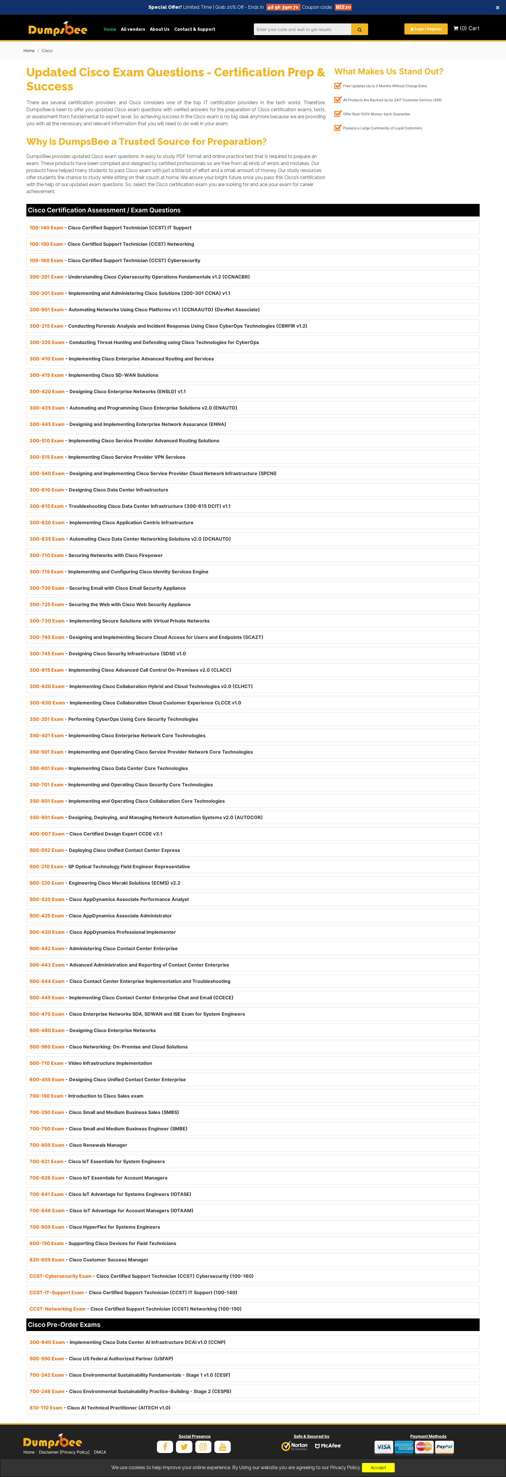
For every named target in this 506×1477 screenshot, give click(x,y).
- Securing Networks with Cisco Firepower (96, 555)
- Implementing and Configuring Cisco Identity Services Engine (119, 572)
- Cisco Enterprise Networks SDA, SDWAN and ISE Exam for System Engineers (137, 1014)
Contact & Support (194, 29)
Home (110, 29)
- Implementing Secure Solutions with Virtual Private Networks (120, 621)
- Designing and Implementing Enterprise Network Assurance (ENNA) (128, 424)
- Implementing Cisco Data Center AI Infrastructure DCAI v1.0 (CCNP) (128, 1342)
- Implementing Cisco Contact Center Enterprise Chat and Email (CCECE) (132, 997)
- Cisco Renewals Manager (78, 1145)
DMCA (100, 1452)
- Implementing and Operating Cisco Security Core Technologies (121, 784)
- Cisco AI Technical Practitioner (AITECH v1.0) (100, 1408)
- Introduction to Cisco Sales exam (86, 1096)
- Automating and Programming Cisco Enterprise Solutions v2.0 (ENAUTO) (133, 408)
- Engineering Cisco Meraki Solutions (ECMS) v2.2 (105, 883)
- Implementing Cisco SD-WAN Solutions (94, 375)
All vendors (133, 29)
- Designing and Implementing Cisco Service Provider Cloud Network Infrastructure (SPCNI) (153, 473)
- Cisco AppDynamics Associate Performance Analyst (109, 899)
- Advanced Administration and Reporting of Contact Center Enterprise (129, 965)
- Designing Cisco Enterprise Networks (93, 1030)
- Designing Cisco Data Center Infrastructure (99, 490)
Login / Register (428, 29)
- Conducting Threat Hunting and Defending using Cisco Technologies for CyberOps (144, 342)
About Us (160, 29)
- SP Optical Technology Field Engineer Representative (110, 866)
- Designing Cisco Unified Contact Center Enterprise (108, 1079)
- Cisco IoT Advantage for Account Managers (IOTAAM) (112, 1210)
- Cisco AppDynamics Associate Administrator (101, 916)
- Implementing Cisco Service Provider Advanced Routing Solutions (124, 440)
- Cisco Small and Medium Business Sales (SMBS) (104, 1112)
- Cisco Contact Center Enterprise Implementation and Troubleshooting (130, 981)
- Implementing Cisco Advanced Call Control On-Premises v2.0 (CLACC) (131, 670)
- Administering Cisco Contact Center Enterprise (104, 948)
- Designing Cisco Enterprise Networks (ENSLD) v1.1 (108, 391)
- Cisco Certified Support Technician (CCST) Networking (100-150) (136, 1309)
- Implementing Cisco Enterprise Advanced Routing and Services (122, 359)
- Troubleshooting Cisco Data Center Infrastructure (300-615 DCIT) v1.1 (130, 506)
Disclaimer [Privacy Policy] (64, 1452)
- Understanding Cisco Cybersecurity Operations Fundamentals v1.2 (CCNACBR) (140, 277)
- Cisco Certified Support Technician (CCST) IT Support (111, 228)
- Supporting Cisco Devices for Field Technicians (103, 1243)
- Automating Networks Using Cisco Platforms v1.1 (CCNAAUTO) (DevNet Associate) (145, 309)
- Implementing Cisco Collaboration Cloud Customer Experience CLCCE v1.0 (135, 703)
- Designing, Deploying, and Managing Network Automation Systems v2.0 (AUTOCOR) (146, 817)
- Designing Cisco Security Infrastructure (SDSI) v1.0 (108, 653)
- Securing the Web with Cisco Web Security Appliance (110, 604)
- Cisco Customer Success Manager (89, 1260)
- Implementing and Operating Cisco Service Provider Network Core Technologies (141, 752)
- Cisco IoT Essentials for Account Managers (98, 1178)
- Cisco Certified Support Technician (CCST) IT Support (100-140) (133, 1292)
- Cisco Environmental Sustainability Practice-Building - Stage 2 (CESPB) (131, 1391)
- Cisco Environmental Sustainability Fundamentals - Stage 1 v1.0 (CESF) (130, 1375)
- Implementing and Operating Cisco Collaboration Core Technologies (127, 801)
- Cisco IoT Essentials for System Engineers (97, 1161)
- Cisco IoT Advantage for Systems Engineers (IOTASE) (111, 1194)
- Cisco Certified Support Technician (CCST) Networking (112, 244)
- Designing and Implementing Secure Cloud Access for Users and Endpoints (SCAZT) (147, 637)
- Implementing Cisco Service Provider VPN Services (107, 457)
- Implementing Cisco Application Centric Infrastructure (112, 522)
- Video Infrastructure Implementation (91, 1063)
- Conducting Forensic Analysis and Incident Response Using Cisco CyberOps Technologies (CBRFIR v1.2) (168, 326)
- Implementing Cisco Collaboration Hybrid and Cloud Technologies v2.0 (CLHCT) (141, 686)
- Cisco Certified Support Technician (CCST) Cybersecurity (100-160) (142, 1276)
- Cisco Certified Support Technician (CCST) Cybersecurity (115, 260)
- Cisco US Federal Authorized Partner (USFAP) (101, 1358)
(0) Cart (469, 28)
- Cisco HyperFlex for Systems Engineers (95, 1227)
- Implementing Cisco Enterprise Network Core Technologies (118, 735)
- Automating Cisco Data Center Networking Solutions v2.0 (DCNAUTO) (130, 539)
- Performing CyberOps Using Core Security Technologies (114, 719)
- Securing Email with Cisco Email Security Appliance (108, 588)
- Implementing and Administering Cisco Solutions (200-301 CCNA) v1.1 (130, 293)
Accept (378, 1467)
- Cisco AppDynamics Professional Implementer (103, 932)
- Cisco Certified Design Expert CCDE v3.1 (96, 834)
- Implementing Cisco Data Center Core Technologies (109, 768)
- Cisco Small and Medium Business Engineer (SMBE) (109, 1129)
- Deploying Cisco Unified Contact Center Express (105, 850)
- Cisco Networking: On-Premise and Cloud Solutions (109, 1047)
